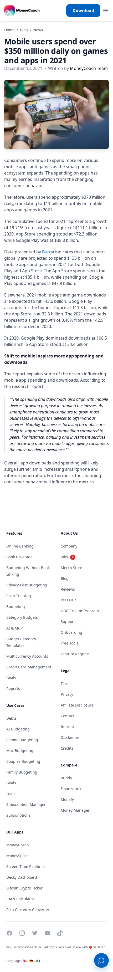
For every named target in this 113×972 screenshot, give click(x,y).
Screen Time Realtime (25, 866)
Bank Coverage (19, 556)
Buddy (66, 777)
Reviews (68, 589)
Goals (11, 677)
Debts (11, 718)
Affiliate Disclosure (77, 705)
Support (68, 621)
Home (9, 29)
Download (83, 10)
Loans (11, 793)
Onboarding (71, 632)
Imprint (67, 726)
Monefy (67, 799)
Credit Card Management (28, 666)
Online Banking (20, 546)
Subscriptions (18, 815)
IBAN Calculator (20, 898)
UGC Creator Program (80, 610)
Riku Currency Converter (27, 909)
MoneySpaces (18, 855)
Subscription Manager (26, 804)
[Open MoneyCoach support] (101, 960)
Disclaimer (70, 737)
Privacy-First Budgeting (26, 584)
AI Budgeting (18, 729)
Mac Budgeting (19, 750)
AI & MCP (14, 628)
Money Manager (75, 810)
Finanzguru (71, 788)
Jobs (67, 556)
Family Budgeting (21, 772)
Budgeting (15, 606)
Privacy (67, 694)
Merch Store (71, 567)
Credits (67, 748)
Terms (66, 683)
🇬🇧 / (25, 961)
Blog (24, 29)
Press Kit (68, 599)
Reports (13, 688)
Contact (67, 715)
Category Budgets (22, 617)
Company (69, 546)
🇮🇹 (38, 961)
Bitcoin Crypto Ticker (24, 888)
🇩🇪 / (32, 961)
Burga (48, 252)
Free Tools (69, 643)
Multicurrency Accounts (27, 656)
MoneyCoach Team (89, 68)
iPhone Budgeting (22, 739)
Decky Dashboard (21, 877)
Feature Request (75, 653)
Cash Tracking (18, 595)
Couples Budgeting (23, 761)
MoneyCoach (17, 844)
